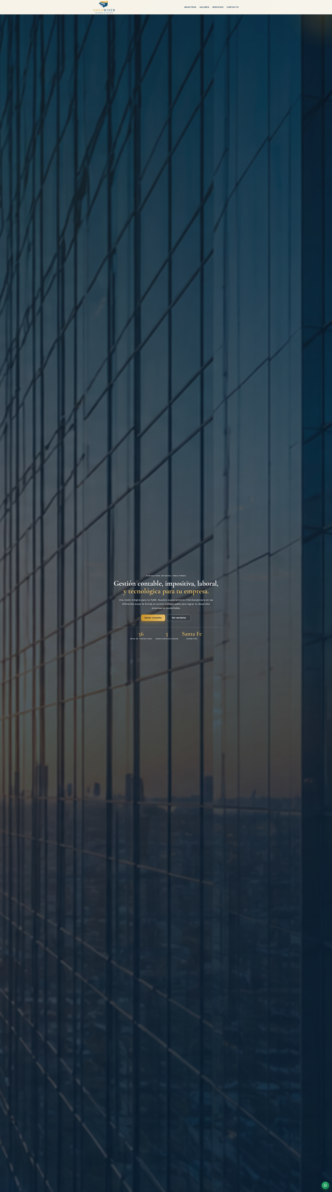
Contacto (233, 7)
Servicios (217, 7)
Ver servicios (179, 617)
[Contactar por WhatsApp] (325, 1185)
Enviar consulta (153, 617)
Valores (204, 7)
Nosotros (190, 7)
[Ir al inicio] (104, 7)
